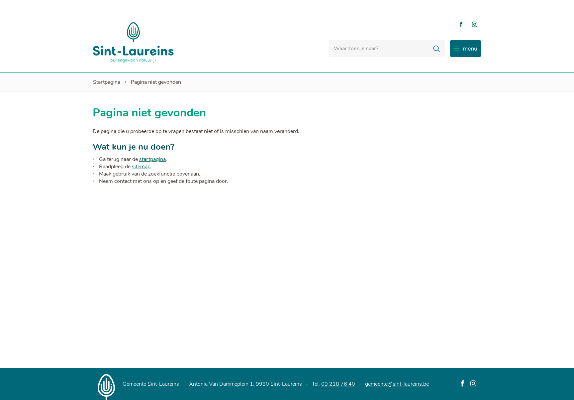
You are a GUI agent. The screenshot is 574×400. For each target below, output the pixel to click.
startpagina (152, 159)
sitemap (141, 166)
